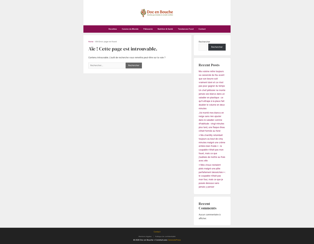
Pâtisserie (148, 29)
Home (90, 42)
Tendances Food (186, 29)
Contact (202, 29)
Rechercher (204, 42)
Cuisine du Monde (130, 29)
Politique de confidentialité (165, 236)
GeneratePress (174, 240)
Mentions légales (145, 236)
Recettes (113, 29)
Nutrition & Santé (165, 29)
